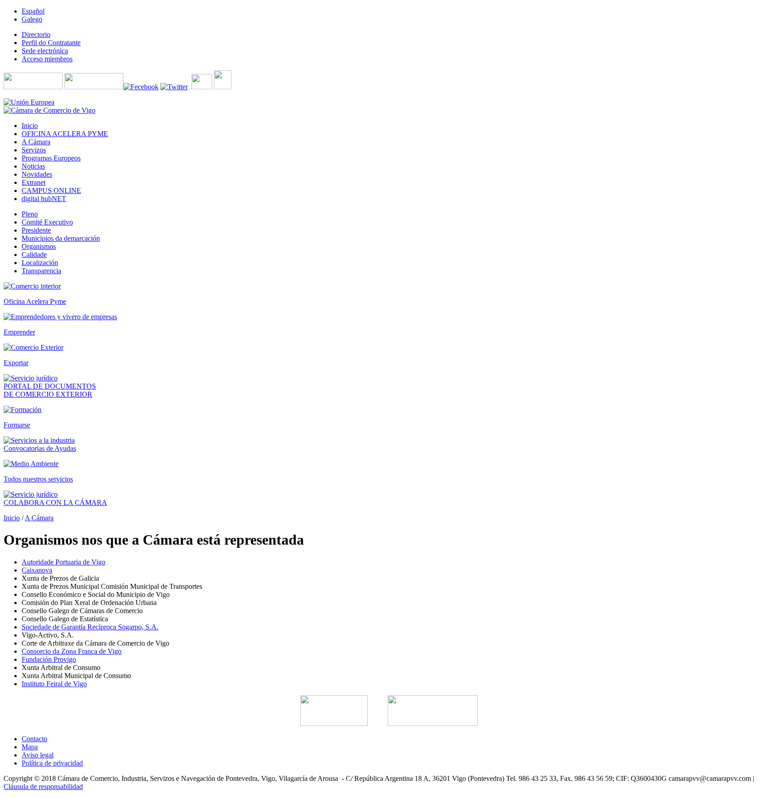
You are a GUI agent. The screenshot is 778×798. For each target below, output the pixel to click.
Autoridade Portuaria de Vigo (63, 562)
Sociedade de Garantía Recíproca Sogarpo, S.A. (90, 627)
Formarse (17, 425)
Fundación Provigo (49, 659)
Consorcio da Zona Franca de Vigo (72, 651)
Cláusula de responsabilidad (43, 786)
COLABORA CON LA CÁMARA (55, 502)
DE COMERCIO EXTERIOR (48, 394)
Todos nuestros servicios (38, 479)
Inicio (12, 518)
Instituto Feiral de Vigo (54, 684)
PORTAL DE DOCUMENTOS (50, 386)
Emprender (19, 332)
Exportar (16, 363)
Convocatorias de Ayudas (40, 448)
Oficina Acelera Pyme (35, 301)
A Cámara (39, 518)
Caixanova (37, 570)
